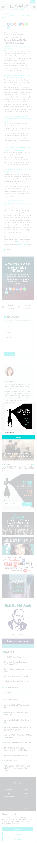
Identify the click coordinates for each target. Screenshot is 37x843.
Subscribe (18, 437)
